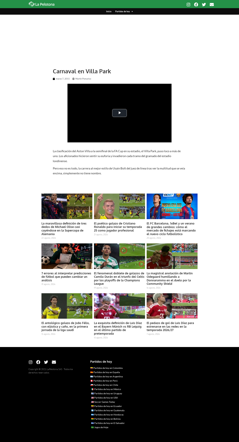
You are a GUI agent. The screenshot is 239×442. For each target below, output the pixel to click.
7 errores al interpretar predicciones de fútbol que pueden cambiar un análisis (66, 276)
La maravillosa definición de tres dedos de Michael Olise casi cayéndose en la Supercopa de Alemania (63, 229)
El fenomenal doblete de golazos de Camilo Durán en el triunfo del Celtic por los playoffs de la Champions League (119, 278)
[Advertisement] (119, 39)
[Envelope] (212, 4)
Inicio (108, 11)
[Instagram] (188, 4)
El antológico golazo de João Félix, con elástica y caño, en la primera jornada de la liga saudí (65, 326)
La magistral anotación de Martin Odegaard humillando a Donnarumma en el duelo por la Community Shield (170, 278)
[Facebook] (196, 4)
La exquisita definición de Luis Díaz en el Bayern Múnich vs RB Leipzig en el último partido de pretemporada (118, 328)
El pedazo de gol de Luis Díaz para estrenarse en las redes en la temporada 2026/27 (170, 326)
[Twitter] (204, 4)
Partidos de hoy (122, 11)
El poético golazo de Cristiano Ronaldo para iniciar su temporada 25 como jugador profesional (118, 227)
